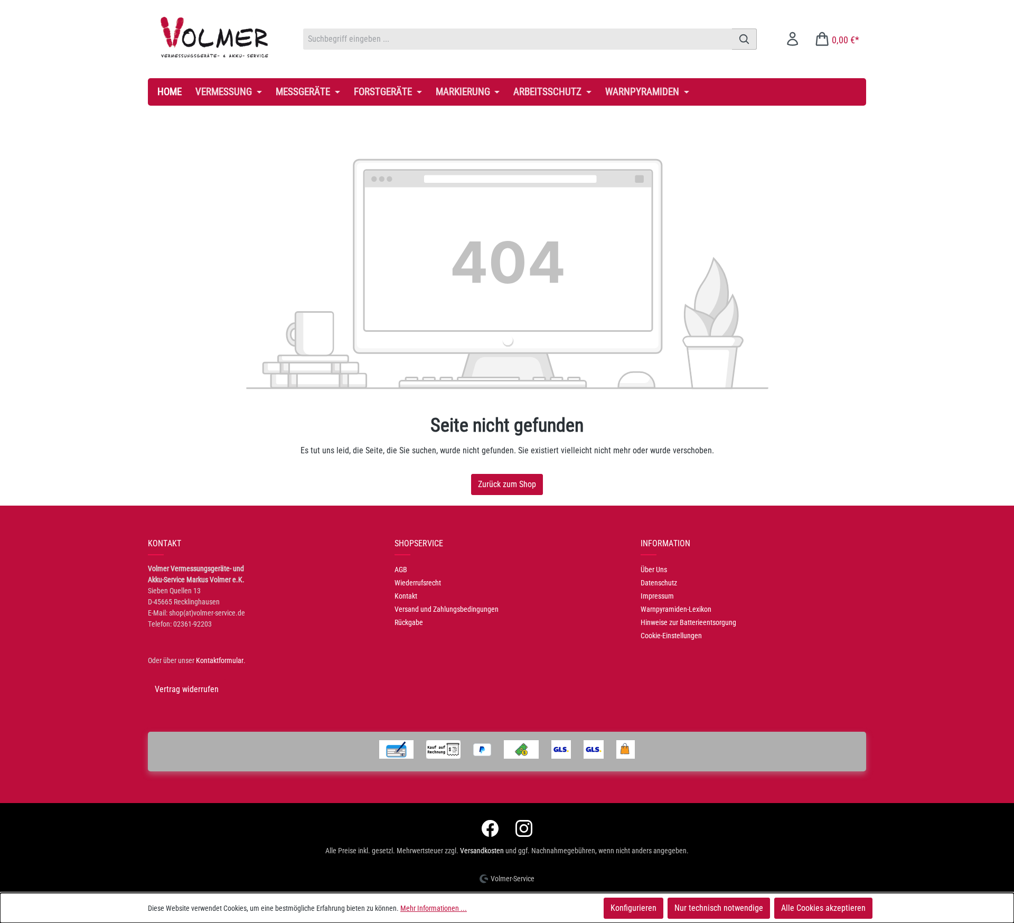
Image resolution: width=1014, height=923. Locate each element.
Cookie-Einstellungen (671, 635)
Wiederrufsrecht (418, 583)
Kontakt (406, 596)
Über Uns (654, 569)
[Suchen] (744, 39)
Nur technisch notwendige (718, 908)
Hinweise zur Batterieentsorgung (688, 622)
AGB (401, 569)
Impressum (657, 596)
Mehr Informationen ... (433, 908)
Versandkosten (482, 850)
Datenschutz (659, 583)
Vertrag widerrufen (187, 689)
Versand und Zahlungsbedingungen (447, 609)
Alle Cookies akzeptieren (823, 908)
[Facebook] (490, 828)
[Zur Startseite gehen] (215, 37)
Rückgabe (409, 622)
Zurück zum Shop (507, 484)
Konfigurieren (633, 908)
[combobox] (517, 39)
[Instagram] (524, 828)
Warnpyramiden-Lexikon (676, 609)
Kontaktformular (219, 660)
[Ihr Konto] (792, 38)
